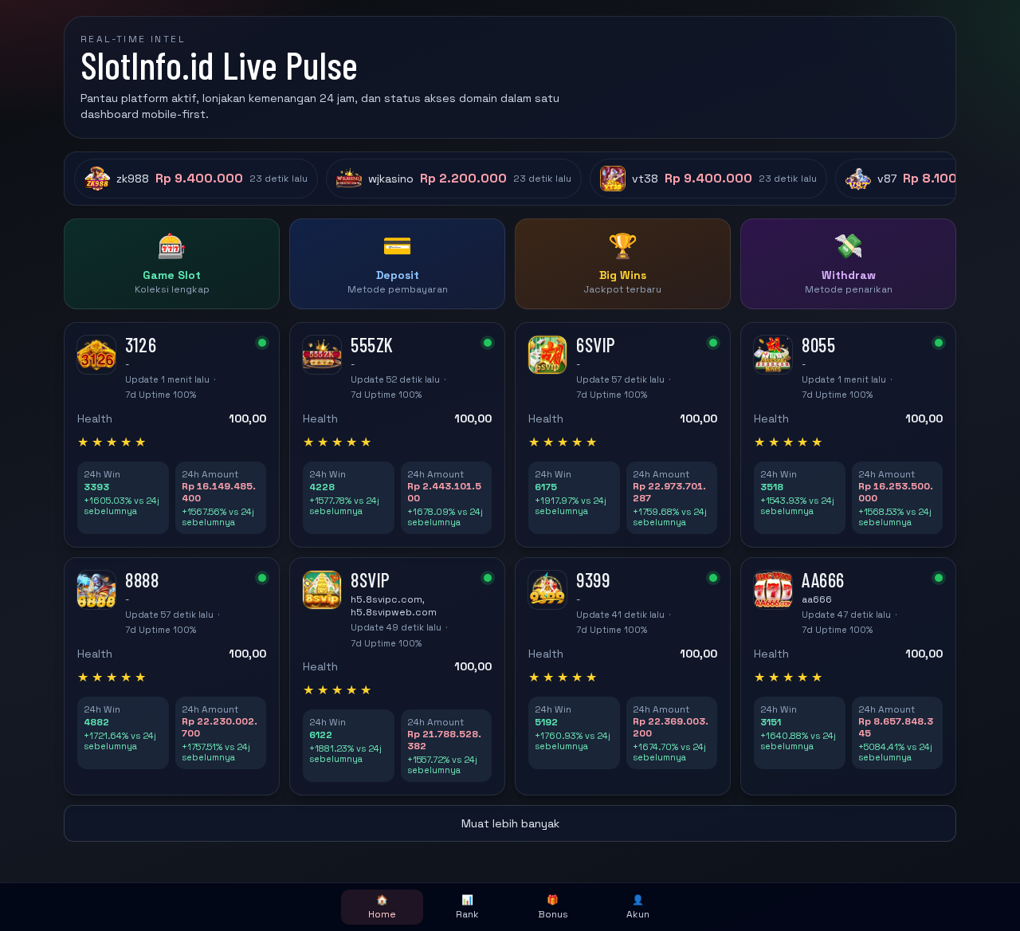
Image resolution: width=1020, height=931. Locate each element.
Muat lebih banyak (510, 823)
